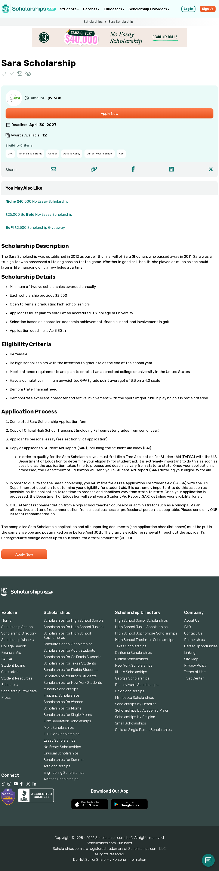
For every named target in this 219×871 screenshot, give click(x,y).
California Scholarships (133, 652)
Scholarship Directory (18, 633)
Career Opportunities (201, 646)
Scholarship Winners (17, 640)
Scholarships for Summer (64, 759)
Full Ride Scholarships (62, 734)
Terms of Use (195, 672)
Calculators (10, 672)
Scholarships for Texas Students (70, 663)
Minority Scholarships (61, 689)
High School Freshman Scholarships (144, 640)
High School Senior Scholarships (141, 620)
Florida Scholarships (131, 659)
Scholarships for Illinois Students (70, 676)
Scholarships (93, 22)
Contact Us (193, 633)
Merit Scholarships (59, 727)
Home (6, 620)
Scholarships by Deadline (136, 704)
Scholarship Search (17, 627)
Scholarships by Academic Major (141, 710)
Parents (90, 9)
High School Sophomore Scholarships (146, 633)
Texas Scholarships (130, 646)
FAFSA (6, 659)
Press (6, 697)
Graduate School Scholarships (68, 644)
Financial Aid (11, 652)
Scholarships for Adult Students (69, 650)
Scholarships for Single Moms (68, 714)
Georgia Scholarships (132, 678)
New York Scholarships (133, 665)
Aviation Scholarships (61, 779)
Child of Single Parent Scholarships (143, 729)
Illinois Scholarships (131, 672)
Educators (113, 9)
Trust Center (194, 678)
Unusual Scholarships (61, 753)
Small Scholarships (130, 723)
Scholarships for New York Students (73, 682)
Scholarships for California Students (72, 657)
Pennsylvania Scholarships (136, 684)
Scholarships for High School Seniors (74, 620)
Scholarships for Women (63, 702)
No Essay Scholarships (62, 747)
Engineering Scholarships (64, 772)
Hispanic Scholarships (62, 695)
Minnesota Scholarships (134, 697)
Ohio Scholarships (129, 691)
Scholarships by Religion (135, 717)
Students (68, 9)
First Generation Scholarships (67, 721)
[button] (4, 73)
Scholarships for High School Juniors (74, 627)
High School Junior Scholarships (141, 627)
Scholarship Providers (148, 9)
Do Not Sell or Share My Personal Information (109, 859)
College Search (13, 646)
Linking (189, 652)
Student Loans (13, 665)
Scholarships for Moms (62, 708)
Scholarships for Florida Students (71, 669)
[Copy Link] (93, 169)
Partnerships (194, 640)
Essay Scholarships (59, 740)
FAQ (187, 627)
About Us (192, 620)
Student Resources (17, 678)
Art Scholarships (57, 766)
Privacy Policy (195, 665)
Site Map (191, 659)
